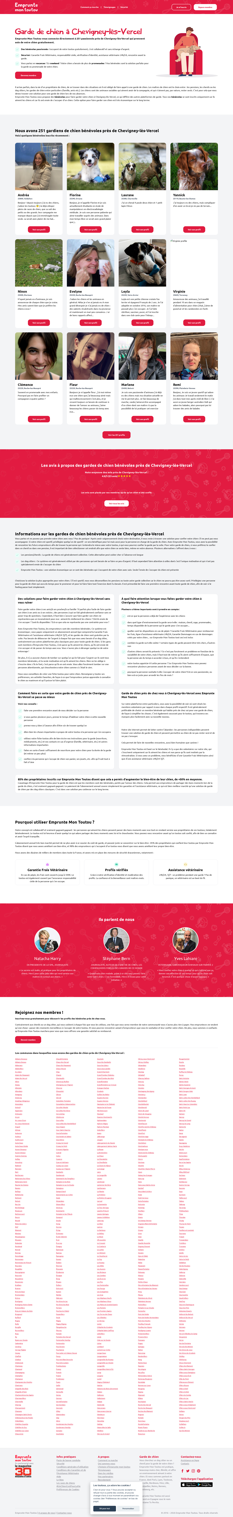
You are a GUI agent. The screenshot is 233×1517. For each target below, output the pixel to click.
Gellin (58, 1385)
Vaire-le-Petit (184, 1259)
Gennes (59, 1398)
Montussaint (142, 1156)
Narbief (141, 1188)
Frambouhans (61, 1366)
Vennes (181, 1330)
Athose (17, 1130)
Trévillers (182, 1243)
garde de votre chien (163, 1463)
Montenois (142, 1120)
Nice (162, 1482)
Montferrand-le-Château (147, 1127)
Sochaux (182, 1175)
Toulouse (167, 1479)
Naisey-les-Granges (145, 1175)
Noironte (141, 1204)
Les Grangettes (102, 1291)
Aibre (17, 1081)
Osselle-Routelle (144, 1243)
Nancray (141, 1178)
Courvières (60, 1140)
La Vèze (100, 1224)
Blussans (18, 1240)
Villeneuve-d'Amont (186, 1382)
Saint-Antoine (184, 1078)
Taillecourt (183, 1198)
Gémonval (59, 1388)
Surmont (182, 1195)
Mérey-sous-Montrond (146, 1059)
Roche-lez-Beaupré (145, 1408)
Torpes (181, 1227)
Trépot (181, 1237)
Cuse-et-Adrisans (62, 1162)
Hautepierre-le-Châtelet (106, 1104)
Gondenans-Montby (63, 1427)
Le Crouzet (101, 1243)
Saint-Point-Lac (184, 1107)
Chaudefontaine (62, 1059)
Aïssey (17, 1085)
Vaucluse (182, 1291)
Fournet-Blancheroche (64, 1359)
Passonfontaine (143, 1269)
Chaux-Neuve (61, 1068)
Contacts (185, 1463)
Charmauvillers (20, 1398)
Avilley (17, 1159)
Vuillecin (182, 1427)
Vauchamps (183, 1288)
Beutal (17, 1220)
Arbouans (18, 1114)
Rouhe (181, 1062)
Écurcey (59, 1243)
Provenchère (143, 1337)
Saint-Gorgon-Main (186, 1091)
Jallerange (101, 1136)
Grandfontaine (102, 1081)
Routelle (182, 1068)
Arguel (17, 1127)
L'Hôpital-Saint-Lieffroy (105, 1330)
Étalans (58, 1262)
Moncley (141, 1085)
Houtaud (100, 1114)
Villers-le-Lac (184, 1398)
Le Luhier (100, 1249)
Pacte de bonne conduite (68, 1460)
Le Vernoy (100, 1321)
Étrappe (59, 1275)
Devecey (59, 1207)
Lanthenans (101, 1188)
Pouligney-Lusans (144, 1330)
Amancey (18, 1098)
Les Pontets (101, 1308)
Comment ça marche (89, 7)
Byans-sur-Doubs (21, 1340)
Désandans (60, 1201)
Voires (181, 1414)
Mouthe (141, 1165)
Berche (17, 1204)
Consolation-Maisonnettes (65, 1104)
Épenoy (59, 1253)
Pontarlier (141, 1311)
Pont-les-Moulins (144, 1321)
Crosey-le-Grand (62, 1143)
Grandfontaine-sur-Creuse (106, 1085)
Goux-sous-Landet (103, 1068)
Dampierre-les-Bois (63, 1182)
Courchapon (60, 1127)
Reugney (141, 1388)
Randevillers (142, 1356)
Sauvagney (183, 1143)
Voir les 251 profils (116, 435)
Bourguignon (20, 1272)
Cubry (58, 1156)
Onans (140, 1217)
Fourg (58, 1356)
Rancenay (141, 1353)
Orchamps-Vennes (144, 1220)
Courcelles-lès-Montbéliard (66, 1123)
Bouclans (18, 1266)
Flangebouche (61, 1327)
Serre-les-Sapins (185, 1162)
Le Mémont (101, 1253)
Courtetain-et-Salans (63, 1136)
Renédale (141, 1382)
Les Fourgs (101, 1288)
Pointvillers (142, 1304)
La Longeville (102, 1175)
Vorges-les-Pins (184, 1418)
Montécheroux (143, 1117)
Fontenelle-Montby (63, 1340)
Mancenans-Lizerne (104, 1411)
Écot (57, 1240)
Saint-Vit (182, 1110)
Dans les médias (105, 1473)
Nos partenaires (105, 1476)
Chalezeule (19, 1363)
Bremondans (19, 1295)
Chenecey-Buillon (62, 1081)
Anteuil (17, 1107)
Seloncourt (183, 1152)
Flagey (58, 1321)
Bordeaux (153, 1482)
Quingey (141, 1346)
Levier (99, 1324)
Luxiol (99, 1379)
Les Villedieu (101, 1317)
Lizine (99, 1343)
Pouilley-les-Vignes (145, 1327)
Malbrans (100, 1395)
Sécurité (124, 7)
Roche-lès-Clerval (144, 1405)
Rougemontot (184, 1059)
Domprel (59, 1217)
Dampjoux (60, 1188)
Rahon (140, 1350)
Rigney (140, 1392)
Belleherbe (19, 1195)
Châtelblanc (19, 1421)
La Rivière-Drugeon (104, 1198)
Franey (58, 1369)
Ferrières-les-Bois (62, 1304)
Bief (16, 1227)
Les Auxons (101, 1269)
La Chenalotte (102, 1159)
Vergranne (183, 1337)
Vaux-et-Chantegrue (186, 1304)
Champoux (19, 1379)
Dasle (58, 1198)
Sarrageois (183, 1136)
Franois (58, 1372)
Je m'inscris (181, 7)
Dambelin (59, 1172)
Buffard (18, 1317)
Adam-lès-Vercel (21, 1078)
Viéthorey (182, 1359)
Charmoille (19, 1401)
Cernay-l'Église (20, 1350)
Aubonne (18, 1133)
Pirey (140, 1291)
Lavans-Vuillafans (103, 1217)
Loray (99, 1372)
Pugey (140, 1343)
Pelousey (141, 1272)
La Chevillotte (102, 1162)
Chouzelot (60, 1091)
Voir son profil (38, 229)
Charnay (18, 1405)
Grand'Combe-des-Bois (105, 1078)
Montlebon (142, 1143)
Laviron (99, 1227)
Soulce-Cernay (184, 1185)
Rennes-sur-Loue (144, 1385)
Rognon (141, 1414)
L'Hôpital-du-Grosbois (105, 1327)
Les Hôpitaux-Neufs (104, 1298)
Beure (17, 1217)
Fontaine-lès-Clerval (63, 1337)
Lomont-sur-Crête (103, 1350)
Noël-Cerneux (143, 1198)
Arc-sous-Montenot (22, 1123)
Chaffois (18, 1356)
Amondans (19, 1104)
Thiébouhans (184, 1211)
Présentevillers (143, 1333)
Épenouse (59, 1249)
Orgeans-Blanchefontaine (147, 1224)
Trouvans (182, 1246)
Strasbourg (144, 1489)
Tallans (181, 1201)
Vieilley (181, 1356)
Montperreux (143, 1149)
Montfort (141, 1133)
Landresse (100, 1182)
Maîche (99, 1385)
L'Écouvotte (101, 1240)
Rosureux (141, 1434)
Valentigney (183, 1269)
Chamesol (18, 1369)
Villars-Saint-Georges (186, 1369)
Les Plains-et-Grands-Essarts (107, 1304)
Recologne (142, 1369)
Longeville (101, 1366)
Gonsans (59, 1430)
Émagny (59, 1246)
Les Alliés (100, 1266)
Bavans (17, 1188)
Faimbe (58, 1295)
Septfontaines (184, 1159)
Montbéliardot (143, 1104)
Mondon (141, 1088)
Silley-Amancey (184, 1169)
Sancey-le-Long (184, 1123)
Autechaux (19, 1143)
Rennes (162, 1486)
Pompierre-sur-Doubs (146, 1308)
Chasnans (18, 1411)
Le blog (60, 1479)
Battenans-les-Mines (22, 1178)
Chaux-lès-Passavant (63, 1065)
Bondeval (18, 1246)
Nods (140, 1195)
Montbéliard (142, 1101)
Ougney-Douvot (144, 1246)
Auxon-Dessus (20, 1152)
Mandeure (101, 1414)
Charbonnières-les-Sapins (24, 1395)
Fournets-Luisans (62, 1363)
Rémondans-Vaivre (145, 1376)
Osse (140, 1237)
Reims (154, 1486)
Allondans (18, 1091)
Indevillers (101, 1130)
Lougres (100, 1376)
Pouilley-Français (144, 1324)
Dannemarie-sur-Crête (64, 1195)
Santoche (182, 1127)
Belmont (18, 1198)
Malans (99, 1392)
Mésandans (142, 1065)
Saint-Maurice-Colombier (188, 1104)
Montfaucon (142, 1123)
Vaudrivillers (183, 1298)
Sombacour (183, 1182)
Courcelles (60, 1120)
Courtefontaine (62, 1133)
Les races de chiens (65, 1482)
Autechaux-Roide (21, 1146)
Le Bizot (100, 1237)
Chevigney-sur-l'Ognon (64, 1085)
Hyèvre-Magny (102, 1123)
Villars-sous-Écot (185, 1376)
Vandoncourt (184, 1285)
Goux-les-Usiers (102, 1065)
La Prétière (101, 1195)
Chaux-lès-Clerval (62, 1062)
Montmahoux (143, 1146)
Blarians (18, 1233)
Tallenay (182, 1204)
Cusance (59, 1159)
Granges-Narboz (103, 1088)
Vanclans (182, 1282)
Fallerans (59, 1298)
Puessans (141, 1340)
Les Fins (100, 1282)
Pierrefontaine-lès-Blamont (148, 1285)
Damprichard (61, 1191)
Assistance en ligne (190, 1460)
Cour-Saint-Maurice (63, 1130)
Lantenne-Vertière (104, 1185)
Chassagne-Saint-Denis (23, 1414)
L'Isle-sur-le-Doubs (103, 1340)
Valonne (182, 1275)
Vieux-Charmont (185, 1363)
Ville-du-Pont (184, 1379)
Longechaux (101, 1353)
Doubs (58, 1220)
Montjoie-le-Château (145, 1140)
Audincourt (19, 1140)
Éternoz (59, 1266)
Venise (181, 1324)
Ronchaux (141, 1421)
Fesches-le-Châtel (62, 1311)
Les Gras (100, 1295)
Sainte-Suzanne (184, 1085)
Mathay (99, 1424)
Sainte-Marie (183, 1081)
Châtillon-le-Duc (21, 1427)
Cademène (19, 1343)
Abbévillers (19, 1068)
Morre (140, 1159)
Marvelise (100, 1421)
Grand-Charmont (103, 1072)
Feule (58, 1317)
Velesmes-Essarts (185, 1311)
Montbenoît (142, 1107)
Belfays (17, 1191)
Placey (140, 1295)
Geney (58, 1395)
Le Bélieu (100, 1233)
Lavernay (100, 1220)
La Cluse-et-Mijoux (104, 1165)
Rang (140, 1359)
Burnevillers (19, 1330)
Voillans (182, 1411)
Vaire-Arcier (183, 1256)
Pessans (141, 1279)
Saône (181, 1130)
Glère (58, 1421)
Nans (140, 1182)
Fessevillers (60, 1314)
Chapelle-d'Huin (21, 1392)
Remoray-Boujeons (145, 1379)
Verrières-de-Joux (185, 1350)
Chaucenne (19, 1434)
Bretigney (19, 1301)
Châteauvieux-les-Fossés (24, 1418)
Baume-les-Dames (21, 1185)
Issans (99, 1133)
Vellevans (182, 1321)
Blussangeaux (20, 1237)
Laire (99, 1172)
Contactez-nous (64, 1512)
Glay (57, 1418)
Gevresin (59, 1408)
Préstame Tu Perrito (149, 1502)
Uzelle (181, 1253)
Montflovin (142, 1130)
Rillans (140, 1398)
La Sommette (102, 1204)
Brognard (18, 1314)
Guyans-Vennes (102, 1101)
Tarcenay (182, 1207)
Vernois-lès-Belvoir (186, 1346)
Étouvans (59, 1269)
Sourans (182, 1188)
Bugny (17, 1321)
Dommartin (60, 1211)
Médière (100, 1430)
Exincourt (59, 1288)
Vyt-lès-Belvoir (184, 1430)
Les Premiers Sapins (104, 1311)
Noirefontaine (143, 1201)
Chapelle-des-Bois (21, 1388)
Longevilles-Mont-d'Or (105, 1369)
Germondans (60, 1405)
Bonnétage (19, 1256)
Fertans (59, 1308)
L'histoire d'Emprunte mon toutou (114, 1466)
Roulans (182, 1065)
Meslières (141, 1068)
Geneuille (59, 1392)
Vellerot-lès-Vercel (186, 1317)
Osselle (140, 1240)
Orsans (140, 1230)
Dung (58, 1224)
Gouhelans (60, 1434)
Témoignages (109, 7)
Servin (181, 1165)
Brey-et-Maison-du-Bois (23, 1311)
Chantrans (19, 1385)
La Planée (100, 1191)
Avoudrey (18, 1162)
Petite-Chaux (143, 1282)
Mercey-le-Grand (103, 1434)
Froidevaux (60, 1379)
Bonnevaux (19, 1259)
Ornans (140, 1227)
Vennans (182, 1327)
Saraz (181, 1133)
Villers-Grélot (184, 1392)
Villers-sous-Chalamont (187, 1405)
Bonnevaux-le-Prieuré (23, 1262)
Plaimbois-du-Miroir (145, 1298)
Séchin (181, 1149)
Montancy (141, 1094)
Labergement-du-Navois (106, 1143)
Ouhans (141, 1249)
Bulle (17, 1324)
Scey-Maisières (184, 1146)
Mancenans (101, 1408)
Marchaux (100, 1418)
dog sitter (161, 1460)
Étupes (58, 1282)
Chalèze (18, 1359)
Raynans (141, 1366)
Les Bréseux (101, 1272)
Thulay (181, 1220)
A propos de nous (46, 1512)
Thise (181, 1214)
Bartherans (19, 1175)
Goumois (100, 1059)
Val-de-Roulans (184, 1266)
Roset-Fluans (143, 1427)
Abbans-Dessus (20, 1062)
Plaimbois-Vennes (144, 1301)
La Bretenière (102, 1152)
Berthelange (19, 1207)
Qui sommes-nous (106, 1463)
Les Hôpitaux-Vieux (104, 1301)
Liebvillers (100, 1333)
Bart (16, 1172)
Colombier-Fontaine (63, 1101)
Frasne (58, 1376)
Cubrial (58, 1152)
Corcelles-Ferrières (63, 1110)
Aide (58, 1476)
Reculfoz (141, 1372)
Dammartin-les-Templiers (65, 1178)
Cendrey (18, 1346)
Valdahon (182, 1262)
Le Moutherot (102, 1256)
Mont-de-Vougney (144, 1114)
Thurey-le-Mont (185, 1224)
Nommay (141, 1207)
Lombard (100, 1346)
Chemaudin (60, 1078)
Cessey (17, 1353)
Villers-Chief (183, 1388)
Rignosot (141, 1395)
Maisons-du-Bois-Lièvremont (107, 1388)
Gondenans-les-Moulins (64, 1424)
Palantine (141, 1259)
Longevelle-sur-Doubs (105, 1363)
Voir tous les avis (116, 503)
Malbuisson (101, 1398)
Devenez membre (28, 75)
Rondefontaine (143, 1424)
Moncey (141, 1081)
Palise (140, 1262)
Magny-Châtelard (103, 1382)
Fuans (58, 1382)
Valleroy (182, 1272)
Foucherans (60, 1346)
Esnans (58, 1259)
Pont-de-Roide (143, 1314)
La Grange (100, 1169)
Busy (17, 1333)
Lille (167, 1482)
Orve (140, 1233)
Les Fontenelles (103, 1285)
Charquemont (20, 1408)
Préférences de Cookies (67, 1489)
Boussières (19, 1279)
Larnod (99, 1201)
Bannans (18, 1169)
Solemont (182, 1178)
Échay (58, 1230)
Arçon (17, 1117)
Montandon (142, 1098)
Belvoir (17, 1201)
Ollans (140, 1214)
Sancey (181, 1117)
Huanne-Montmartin (104, 1117)
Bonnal (17, 1249)
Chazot (58, 1075)
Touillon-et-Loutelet (186, 1230)
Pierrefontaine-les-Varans (147, 1288)
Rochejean (142, 1401)
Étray (58, 1279)
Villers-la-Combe (185, 1395)
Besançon (18, 1211)
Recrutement (104, 1479)
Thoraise (182, 1217)
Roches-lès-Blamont (145, 1411)
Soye (181, 1191)
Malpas (99, 1401)
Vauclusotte (183, 1295)
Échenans (59, 1233)
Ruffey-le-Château (186, 1072)
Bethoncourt (20, 1214)
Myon (140, 1172)
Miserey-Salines (143, 1078)
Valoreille (182, 1279)
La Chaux (100, 1156)
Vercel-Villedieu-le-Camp (188, 1333)
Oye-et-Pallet (143, 1256)
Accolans (18, 1072)
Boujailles (18, 1269)
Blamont (18, 1230)
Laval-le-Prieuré (103, 1211)
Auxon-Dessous (20, 1149)
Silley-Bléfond (184, 1172)
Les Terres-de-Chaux (104, 1314)
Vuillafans (182, 1424)
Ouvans (140, 1253)
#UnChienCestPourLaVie (68, 1486)
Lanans (99, 1178)
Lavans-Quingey (103, 1214)
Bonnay (18, 1253)
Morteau (141, 1162)
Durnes (58, 1227)
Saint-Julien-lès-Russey (187, 1101)
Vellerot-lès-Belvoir (186, 1314)
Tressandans (183, 1240)
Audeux (18, 1136)
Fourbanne (60, 1350)
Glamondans (60, 1414)
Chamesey (19, 1366)
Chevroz (59, 1088)
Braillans (18, 1285)
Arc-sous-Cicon (20, 1120)
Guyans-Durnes (102, 1098)
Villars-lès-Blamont (186, 1366)
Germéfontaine (61, 1401)
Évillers (58, 1285)
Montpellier (144, 1486)
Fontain (59, 1333)
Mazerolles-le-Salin (104, 1427)
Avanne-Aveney (21, 1156)
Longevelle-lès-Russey (105, 1359)
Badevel (18, 1165)
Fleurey (59, 1330)
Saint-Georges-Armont (187, 1088)
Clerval (58, 1098)
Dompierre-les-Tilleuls (64, 1214)
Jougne (100, 1140)
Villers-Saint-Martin (186, 1401)
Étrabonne (60, 1272)
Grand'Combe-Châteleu (105, 1075)
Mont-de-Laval (143, 1110)
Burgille (18, 1327)
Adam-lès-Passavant (22, 1075)
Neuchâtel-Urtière (145, 1191)
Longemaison (102, 1356)
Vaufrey (182, 1301)
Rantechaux (142, 1363)
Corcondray (60, 1114)
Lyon (160, 1479)
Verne (181, 1340)
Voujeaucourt (184, 1421)
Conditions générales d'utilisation (72, 1466)
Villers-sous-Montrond (187, 1408)
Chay (58, 1072)
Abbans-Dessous (21, 1059)
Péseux (140, 1275)
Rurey (181, 1075)
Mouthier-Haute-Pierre (146, 1169)
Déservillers (60, 1204)
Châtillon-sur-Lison (22, 1430)
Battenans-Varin (21, 1182)
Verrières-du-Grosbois (187, 1353)
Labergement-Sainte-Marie (107, 1146)
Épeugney (60, 1256)
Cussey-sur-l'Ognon (63, 1169)
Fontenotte (60, 1343)
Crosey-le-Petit (61, 1146)
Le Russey (100, 1262)
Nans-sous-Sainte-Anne (146, 1185)
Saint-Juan (183, 1094)
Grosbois (100, 1091)
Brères (17, 1298)
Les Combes (101, 1275)
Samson (182, 1114)
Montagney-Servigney (146, 1091)
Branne (17, 1288)
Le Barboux (101, 1230)
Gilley (58, 1411)
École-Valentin (61, 1237)
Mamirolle (100, 1405)
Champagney (20, 1372)
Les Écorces (101, 1279)
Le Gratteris (101, 1246)
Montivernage (143, 1136)
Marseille (143, 1482)
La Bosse (100, 1149)
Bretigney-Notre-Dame (23, 1304)
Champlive (19, 1376)
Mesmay (141, 1072)
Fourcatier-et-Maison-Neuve (66, 1353)
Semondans (183, 1156)
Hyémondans (102, 1120)
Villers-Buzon (184, 1385)
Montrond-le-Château (146, 1152)
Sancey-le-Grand (185, 1120)
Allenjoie (18, 1088)
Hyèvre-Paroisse (103, 1127)
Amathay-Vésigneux (22, 1101)
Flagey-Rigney (61, 1324)
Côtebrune (60, 1117)
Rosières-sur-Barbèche (146, 1430)
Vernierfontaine (185, 1343)
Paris (154, 1479)
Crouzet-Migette (62, 1149)
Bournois (18, 1275)
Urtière (181, 1249)
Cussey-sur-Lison (62, 1165)
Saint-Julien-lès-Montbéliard (189, 1098)
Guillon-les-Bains (103, 1094)
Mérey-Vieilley (143, 1062)
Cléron (58, 1094)
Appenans (18, 1110)
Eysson (58, 1291)
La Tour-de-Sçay (103, 1207)
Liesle (99, 1337)
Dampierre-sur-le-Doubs (65, 1185)
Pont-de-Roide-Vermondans (148, 1317)
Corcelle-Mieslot (62, 1107)
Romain (141, 1418)
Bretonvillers (20, 1308)
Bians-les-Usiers (21, 1224)
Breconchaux (20, 1291)
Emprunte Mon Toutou (150, 1466)
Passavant (141, 1266)
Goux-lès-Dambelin (104, 1062)
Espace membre (205, 7)
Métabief (141, 1075)
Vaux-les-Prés (184, 1308)
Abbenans (18, 1065)
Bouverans (19, 1282)
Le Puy (99, 1259)
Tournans (182, 1233)
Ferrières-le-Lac (62, 1301)
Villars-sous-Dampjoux (187, 1372)
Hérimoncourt (102, 1110)
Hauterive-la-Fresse (104, 1107)
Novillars (141, 1211)
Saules (181, 1140)
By (16, 1337)
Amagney (18, 1094)
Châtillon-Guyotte (21, 1424)
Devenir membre (28, 1039)
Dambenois (60, 1175)
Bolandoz (18, 1243)
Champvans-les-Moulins (23, 1382)
